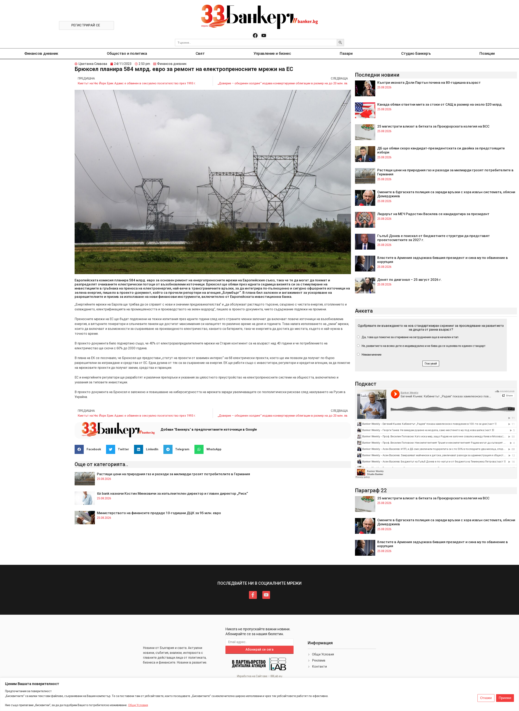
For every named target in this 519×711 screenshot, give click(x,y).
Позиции (487, 53)
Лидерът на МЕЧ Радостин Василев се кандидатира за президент (433, 214)
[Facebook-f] (253, 595)
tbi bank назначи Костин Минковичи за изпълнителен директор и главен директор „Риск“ (172, 493)
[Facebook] (255, 35)
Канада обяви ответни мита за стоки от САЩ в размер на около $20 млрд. (439, 104)
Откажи (486, 698)
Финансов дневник (41, 53)
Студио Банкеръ (416, 53)
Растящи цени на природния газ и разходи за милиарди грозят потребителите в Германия (173, 474)
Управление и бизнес (272, 53)
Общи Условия (138, 705)
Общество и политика (127, 53)
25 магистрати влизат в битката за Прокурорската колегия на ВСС (433, 126)
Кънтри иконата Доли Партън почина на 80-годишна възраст (429, 82)
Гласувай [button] (431, 363)
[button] (89, 449)
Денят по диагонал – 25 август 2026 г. (409, 280)
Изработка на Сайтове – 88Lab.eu (259, 676)
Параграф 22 (371, 490)
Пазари (346, 53)
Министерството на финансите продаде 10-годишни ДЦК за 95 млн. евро (159, 513)
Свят (200, 53)
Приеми (505, 698)
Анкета (364, 311)
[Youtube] (263, 35)
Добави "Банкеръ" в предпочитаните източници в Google (209, 429)
